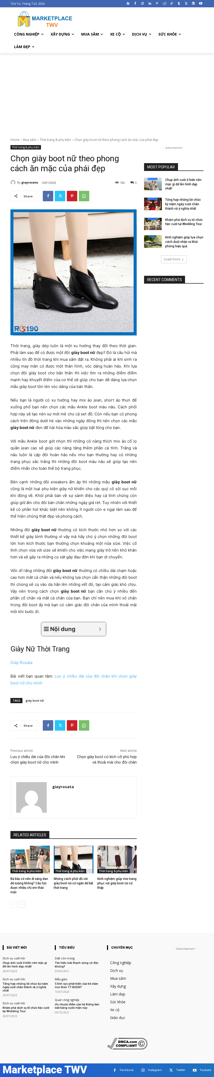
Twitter (180, 1070)
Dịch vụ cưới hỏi (14, 958)
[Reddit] (164, 4)
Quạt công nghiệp (67, 999)
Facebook (127, 1070)
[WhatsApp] (84, 196)
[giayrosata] (13, 182)
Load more (172, 259)
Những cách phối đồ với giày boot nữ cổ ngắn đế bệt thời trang (73, 883)
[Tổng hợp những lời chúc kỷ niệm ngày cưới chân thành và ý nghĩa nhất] (153, 204)
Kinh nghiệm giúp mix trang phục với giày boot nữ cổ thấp (116, 883)
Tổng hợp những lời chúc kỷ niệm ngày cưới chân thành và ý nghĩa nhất (183, 204)
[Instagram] (143, 4)
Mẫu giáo (61, 979)
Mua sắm (29, 140)
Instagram (155, 1070)
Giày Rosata (21, 662)
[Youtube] (201, 4)
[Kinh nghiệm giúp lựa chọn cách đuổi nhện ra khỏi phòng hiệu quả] (153, 241)
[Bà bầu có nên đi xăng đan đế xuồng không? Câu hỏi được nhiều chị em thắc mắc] (30, 859)
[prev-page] (13, 904)
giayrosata (29, 182)
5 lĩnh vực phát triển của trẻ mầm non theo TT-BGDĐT (76, 985)
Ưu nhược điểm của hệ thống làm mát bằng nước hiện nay (77, 1006)
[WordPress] (193, 4)
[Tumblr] (179, 4)
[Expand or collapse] (100, 629)
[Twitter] (186, 4)
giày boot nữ (35, 700)
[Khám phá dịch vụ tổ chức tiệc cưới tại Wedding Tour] (153, 224)
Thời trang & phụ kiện (55, 140)
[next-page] (22, 904)
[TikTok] (172, 4)
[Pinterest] (157, 4)
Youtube (205, 1070)
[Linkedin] (150, 4)
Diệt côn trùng (65, 958)
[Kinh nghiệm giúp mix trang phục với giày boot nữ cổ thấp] (117, 859)
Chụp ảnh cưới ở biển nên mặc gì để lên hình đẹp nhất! (183, 184)
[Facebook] (135, 4)
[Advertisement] (107, 92)
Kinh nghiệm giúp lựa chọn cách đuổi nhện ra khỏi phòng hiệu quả (184, 242)
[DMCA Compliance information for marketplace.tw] (127, 1048)
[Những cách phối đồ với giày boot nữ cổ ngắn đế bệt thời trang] (73, 859)
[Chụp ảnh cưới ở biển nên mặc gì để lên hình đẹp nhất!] (153, 184)
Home (15, 140)
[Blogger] (128, 4)
